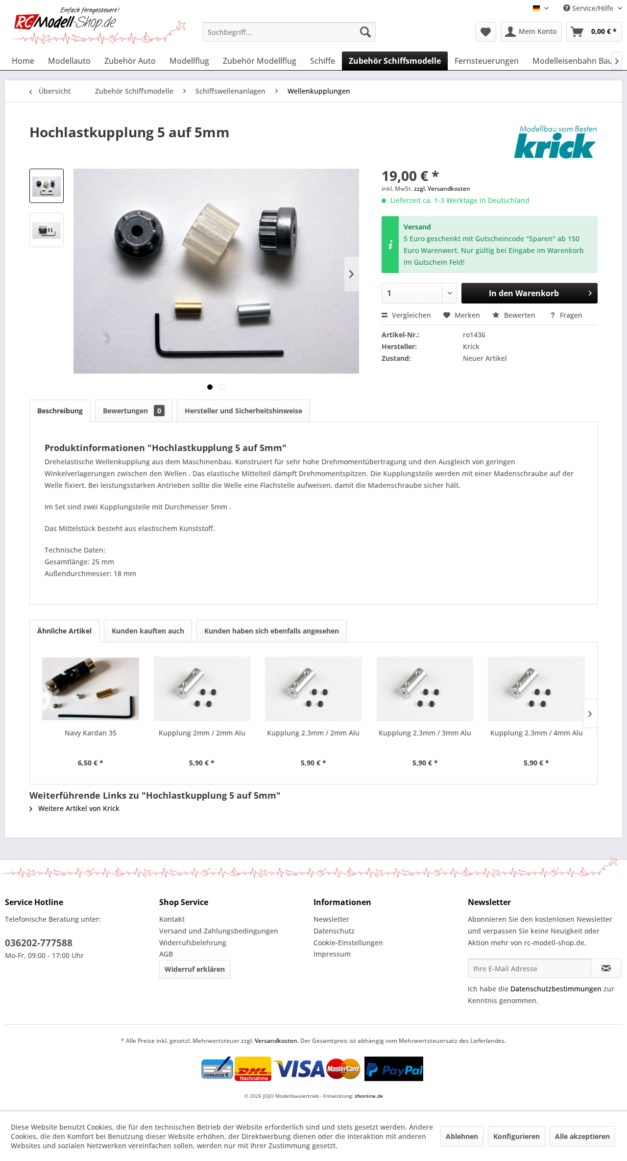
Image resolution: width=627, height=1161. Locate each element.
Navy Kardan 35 (91, 732)
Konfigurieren (516, 1136)
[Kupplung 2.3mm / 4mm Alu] (536, 689)
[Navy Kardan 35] (90, 689)
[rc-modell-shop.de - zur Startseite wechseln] (100, 25)
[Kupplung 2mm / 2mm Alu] (202, 689)
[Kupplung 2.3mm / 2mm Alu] (313, 689)
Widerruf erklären (195, 969)
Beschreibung (60, 410)
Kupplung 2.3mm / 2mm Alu (313, 732)
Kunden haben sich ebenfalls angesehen (271, 630)
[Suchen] (365, 32)
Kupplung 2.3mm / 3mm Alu (425, 732)
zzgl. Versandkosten (442, 188)
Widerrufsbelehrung (192, 942)
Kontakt (172, 919)
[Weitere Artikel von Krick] (555, 142)
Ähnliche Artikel (64, 630)
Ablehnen (462, 1136)
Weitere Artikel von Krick (78, 808)
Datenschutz (334, 930)
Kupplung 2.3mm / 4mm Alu (536, 732)
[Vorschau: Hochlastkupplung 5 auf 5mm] (46, 186)
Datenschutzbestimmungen (556, 988)
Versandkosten (276, 1040)
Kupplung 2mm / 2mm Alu (202, 732)
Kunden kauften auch (148, 630)
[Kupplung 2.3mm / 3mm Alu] (425, 689)
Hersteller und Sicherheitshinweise (243, 410)
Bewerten (519, 315)
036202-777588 (38, 942)
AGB (166, 954)
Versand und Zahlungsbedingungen (218, 930)
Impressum (332, 954)
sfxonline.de (369, 1095)
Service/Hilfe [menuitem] (592, 8)
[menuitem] (289, 32)
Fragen (570, 315)
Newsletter (331, 919)
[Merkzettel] (485, 32)
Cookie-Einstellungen (348, 942)
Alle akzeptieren (582, 1136)
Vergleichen (410, 315)
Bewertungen (132, 410)
